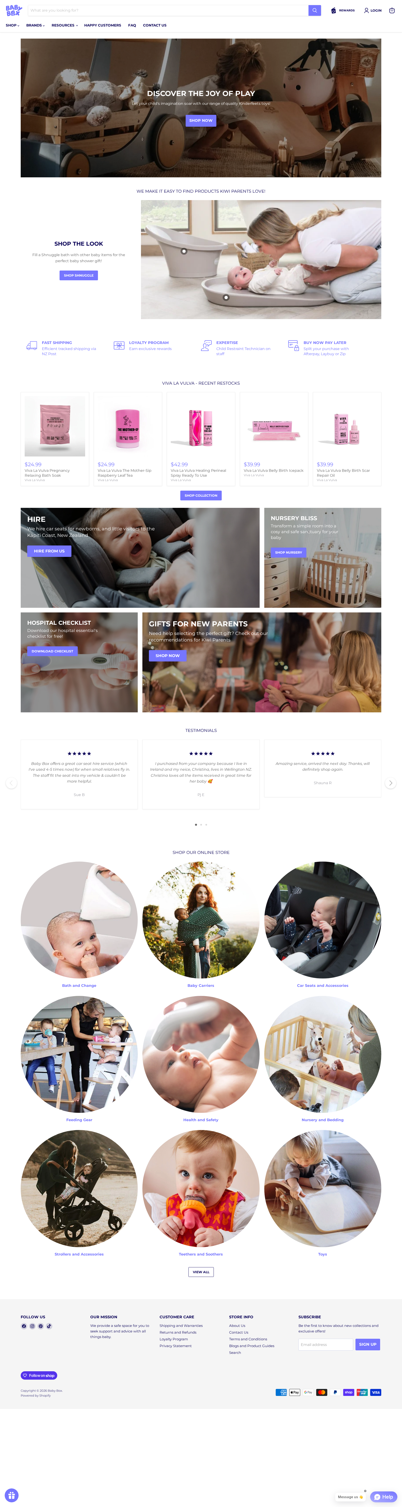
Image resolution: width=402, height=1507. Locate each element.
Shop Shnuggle (79, 275)
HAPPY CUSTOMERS (102, 25)
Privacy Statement (176, 1346)
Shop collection (201, 495)
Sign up (367, 1344)
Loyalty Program (174, 1339)
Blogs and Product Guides (251, 1346)
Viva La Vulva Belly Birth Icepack (274, 470)
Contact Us (238, 1332)
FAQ (132, 25)
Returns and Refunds (178, 1332)
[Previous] (11, 783)
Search (235, 1352)
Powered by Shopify (36, 1395)
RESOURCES (63, 25)
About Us (237, 1325)
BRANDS (34, 25)
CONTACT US (155, 25)
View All (201, 1272)
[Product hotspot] (184, 251)
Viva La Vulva (35, 480)
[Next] (390, 783)
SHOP (11, 25)
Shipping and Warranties (181, 1325)
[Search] (314, 10)
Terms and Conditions (248, 1339)
